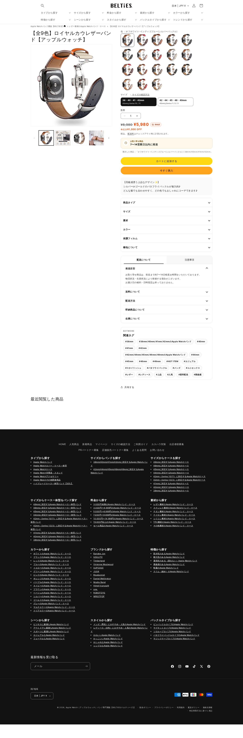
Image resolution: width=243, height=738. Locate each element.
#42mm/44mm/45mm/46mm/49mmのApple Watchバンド (155, 354)
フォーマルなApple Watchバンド (49, 638)
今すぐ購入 (166, 170)
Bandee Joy (99, 553)
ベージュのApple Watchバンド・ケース (52, 593)
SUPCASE (98, 568)
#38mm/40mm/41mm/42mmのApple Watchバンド (165, 341)
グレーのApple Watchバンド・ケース (51, 603)
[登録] (86, 666)
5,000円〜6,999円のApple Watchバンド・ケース (117, 511)
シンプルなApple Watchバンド (108, 645)
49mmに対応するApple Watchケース (171, 462)
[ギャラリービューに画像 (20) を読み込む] (96, 137)
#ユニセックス (193, 368)
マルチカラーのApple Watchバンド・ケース (54, 607)
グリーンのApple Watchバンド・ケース (52, 571)
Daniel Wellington (102, 578)
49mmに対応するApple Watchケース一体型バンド (57, 504)
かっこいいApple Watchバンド (108, 638)
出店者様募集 (176, 444)
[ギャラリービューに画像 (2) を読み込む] (79, 137)
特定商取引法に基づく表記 (200, 711)
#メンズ (176, 368)
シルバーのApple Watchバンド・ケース (52, 596)
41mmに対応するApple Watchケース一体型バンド (57, 533)
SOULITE (97, 557)
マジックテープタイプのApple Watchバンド (174, 638)
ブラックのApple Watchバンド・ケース (52, 557)
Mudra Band (99, 582)
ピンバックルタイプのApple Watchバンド (173, 624)
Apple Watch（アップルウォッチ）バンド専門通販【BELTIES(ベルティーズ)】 (101, 707)
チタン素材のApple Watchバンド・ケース (173, 511)
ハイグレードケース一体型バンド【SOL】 (53, 483)
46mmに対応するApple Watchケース (171, 465)
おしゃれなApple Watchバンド (108, 642)
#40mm (201, 341)
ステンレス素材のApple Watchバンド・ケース (175, 508)
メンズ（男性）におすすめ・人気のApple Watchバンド (119, 624)
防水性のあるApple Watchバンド (169, 553)
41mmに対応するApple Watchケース (171, 483)
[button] (42, 5)
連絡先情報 (208, 707)
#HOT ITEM (172, 361)
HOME (62, 444)
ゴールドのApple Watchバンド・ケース (52, 600)
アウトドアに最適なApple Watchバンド (52, 628)
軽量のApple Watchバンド (166, 568)
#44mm (195, 354)
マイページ (101, 444)
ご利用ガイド (141, 444)
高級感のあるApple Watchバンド (169, 564)
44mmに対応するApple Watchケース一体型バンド (57, 515)
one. (95, 589)
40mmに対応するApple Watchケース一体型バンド (57, 536)
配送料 (131, 133)
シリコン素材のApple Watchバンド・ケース (174, 518)
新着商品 (87, 444)
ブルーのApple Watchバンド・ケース (51, 564)
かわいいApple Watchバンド (107, 635)
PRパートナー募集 (89, 450)
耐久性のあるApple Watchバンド (169, 557)
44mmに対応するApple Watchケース (171, 473)
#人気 (170, 374)
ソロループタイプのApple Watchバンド (172, 631)
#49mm (157, 361)
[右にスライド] (108, 138)
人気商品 (74, 444)
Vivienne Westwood (103, 564)
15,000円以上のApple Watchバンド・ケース (114, 522)
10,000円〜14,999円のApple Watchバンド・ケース (118, 518)
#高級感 (198, 374)
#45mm (129, 361)
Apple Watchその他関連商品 (47, 480)
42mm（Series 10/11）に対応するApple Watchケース (179, 476)
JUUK (96, 571)
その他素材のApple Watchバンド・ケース (173, 525)
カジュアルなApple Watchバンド (49, 635)
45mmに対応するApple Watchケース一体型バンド (57, 511)
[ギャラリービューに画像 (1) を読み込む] (46, 137)
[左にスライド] (34, 138)
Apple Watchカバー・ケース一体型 (50, 465)
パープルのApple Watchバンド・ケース (52, 582)
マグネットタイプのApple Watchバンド (172, 628)
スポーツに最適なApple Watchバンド (51, 631)
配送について (144, 259)
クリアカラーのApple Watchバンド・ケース (54, 610)
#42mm (143, 348)
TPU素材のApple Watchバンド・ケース (172, 522)
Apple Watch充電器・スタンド (48, 473)
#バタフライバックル (157, 368)
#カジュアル (190, 361)
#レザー (129, 374)
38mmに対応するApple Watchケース (171, 490)
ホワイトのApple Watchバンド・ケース (52, 553)
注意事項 (189, 259)
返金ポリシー (145, 707)
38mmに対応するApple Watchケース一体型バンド (57, 540)
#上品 (159, 374)
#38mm (129, 341)
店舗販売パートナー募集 (115, 450)
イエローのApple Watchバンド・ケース (52, 568)
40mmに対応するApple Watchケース (171, 487)
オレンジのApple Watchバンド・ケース (52, 578)
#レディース (144, 374)
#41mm (129, 348)
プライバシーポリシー (164, 707)
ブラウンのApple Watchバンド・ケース (52, 589)
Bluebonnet (99, 575)
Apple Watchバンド (42, 462)
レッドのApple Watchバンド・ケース (51, 560)
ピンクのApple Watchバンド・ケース (51, 575)
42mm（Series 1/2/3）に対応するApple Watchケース (179, 480)
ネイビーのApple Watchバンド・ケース (52, 585)
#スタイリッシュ (133, 368)
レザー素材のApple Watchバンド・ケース (87, 26)
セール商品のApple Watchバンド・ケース (113, 525)
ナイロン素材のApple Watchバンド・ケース (174, 515)
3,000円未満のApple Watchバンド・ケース (114, 504)
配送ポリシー (194, 707)
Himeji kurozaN (101, 585)
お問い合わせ (157, 450)
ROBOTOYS (99, 593)
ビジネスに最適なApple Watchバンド (51, 624)
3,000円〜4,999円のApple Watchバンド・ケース (117, 508)
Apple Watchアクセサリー (46, 476)
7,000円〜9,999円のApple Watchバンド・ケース (117, 515)
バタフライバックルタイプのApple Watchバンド (176, 635)
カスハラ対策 (158, 444)
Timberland (99, 560)
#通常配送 (183, 374)
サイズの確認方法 (140, 94)
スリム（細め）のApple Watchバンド (171, 571)
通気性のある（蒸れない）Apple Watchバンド (175, 560)
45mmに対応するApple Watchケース (171, 469)
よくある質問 (139, 450)
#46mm (143, 361)
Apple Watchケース (42, 469)
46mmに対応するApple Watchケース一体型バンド (57, 508)
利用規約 (181, 707)
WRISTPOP (99, 596)
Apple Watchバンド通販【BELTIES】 (47, 26)
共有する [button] (129, 387)
